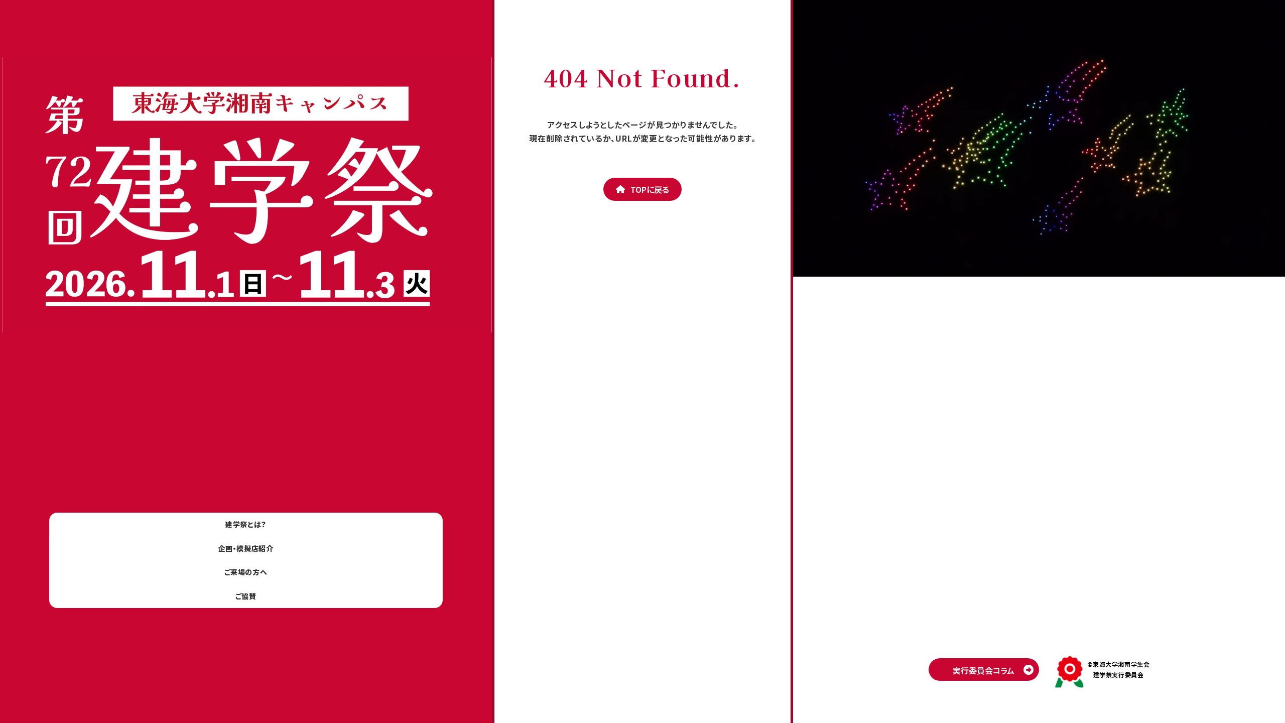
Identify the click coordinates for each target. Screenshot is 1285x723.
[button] (642, 189)
